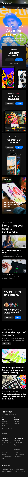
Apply (17, 317)
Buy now (19, 60)
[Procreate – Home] (7, 3)
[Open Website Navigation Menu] (25, 3)
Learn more (9, 60)
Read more (6, 343)
